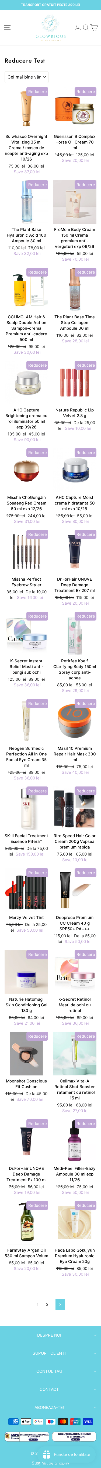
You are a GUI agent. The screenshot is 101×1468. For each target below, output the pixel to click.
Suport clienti (49, 1353)
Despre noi (49, 1335)
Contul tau (49, 1371)
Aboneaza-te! (49, 1407)
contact (49, 1389)
